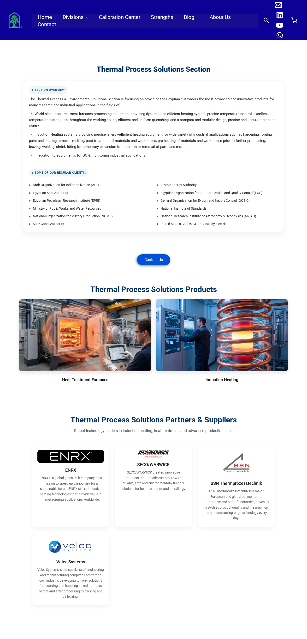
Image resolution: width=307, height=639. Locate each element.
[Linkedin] (279, 15)
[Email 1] (278, 5)
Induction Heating (222, 379)
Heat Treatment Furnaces (85, 379)
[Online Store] (294, 20)
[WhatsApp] (279, 35)
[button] (85, 17)
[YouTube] (279, 25)
